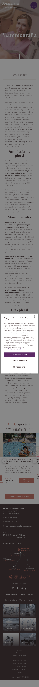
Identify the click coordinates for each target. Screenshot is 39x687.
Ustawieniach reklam (21, 345)
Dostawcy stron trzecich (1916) (12, 335)
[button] (19, 367)
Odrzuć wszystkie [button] (19, 361)
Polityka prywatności (15, 349)
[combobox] (34, 316)
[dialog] (19, 344)
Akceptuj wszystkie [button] (19, 355)
